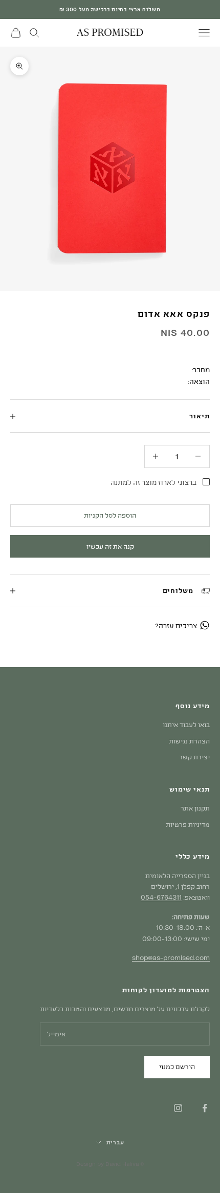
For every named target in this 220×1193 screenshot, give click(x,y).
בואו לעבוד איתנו (186, 724)
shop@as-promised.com (171, 957)
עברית (115, 1142)
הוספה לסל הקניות (110, 515)
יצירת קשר (194, 757)
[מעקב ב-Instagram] (178, 1108)
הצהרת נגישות (189, 741)
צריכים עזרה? (176, 625)
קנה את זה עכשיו (110, 546)
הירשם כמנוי (177, 1066)
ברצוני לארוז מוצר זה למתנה (153, 482)
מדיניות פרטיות (188, 824)
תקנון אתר (195, 808)
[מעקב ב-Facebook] (205, 1108)
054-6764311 (161, 897)
